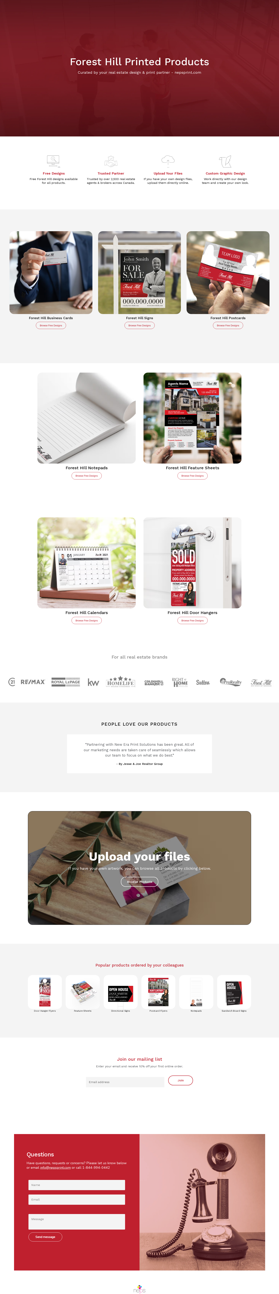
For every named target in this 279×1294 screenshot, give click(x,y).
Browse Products (139, 882)
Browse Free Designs (51, 325)
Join (181, 1080)
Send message (45, 1237)
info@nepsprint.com (55, 1167)
